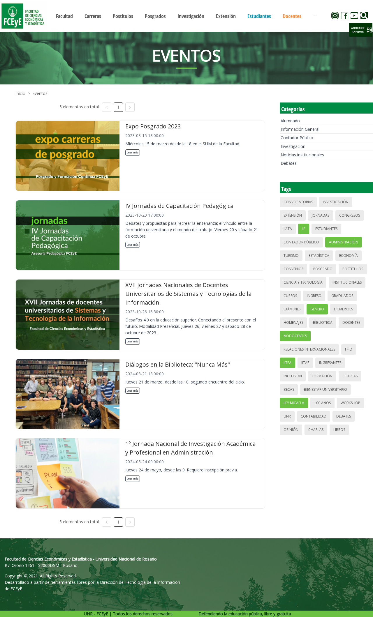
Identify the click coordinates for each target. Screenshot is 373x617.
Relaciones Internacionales (309, 349)
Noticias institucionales (302, 155)
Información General (300, 129)
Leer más (132, 152)
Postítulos (352, 268)
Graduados (342, 295)
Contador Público (297, 137)
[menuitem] (64, 16)
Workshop (350, 402)
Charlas (350, 376)
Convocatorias (298, 201)
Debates (289, 163)
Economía (348, 255)
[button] (360, 30)
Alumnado (290, 120)
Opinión (291, 429)
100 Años (322, 402)
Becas (289, 389)
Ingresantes (330, 362)
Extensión (293, 215)
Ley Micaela (294, 402)
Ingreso (314, 295)
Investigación (293, 146)
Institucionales (347, 282)
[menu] (186, 15)
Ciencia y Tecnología (303, 282)
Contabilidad (313, 416)
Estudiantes (326, 228)
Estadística (319, 255)
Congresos (349, 215)
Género (317, 309)
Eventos (39, 93)
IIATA (288, 228)
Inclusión (293, 376)
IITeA (287, 362)
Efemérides (343, 309)
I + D (348, 349)
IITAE (305, 362)
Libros (339, 429)
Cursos (290, 295)
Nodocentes (295, 335)
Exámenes (292, 309)
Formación (322, 376)
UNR (287, 416)
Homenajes (293, 322)
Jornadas (320, 215)
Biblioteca (322, 322)
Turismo (291, 255)
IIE (303, 228)
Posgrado (322, 268)
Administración (343, 242)
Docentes (351, 322)
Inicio (20, 93)
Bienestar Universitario (325, 389)
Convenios (293, 268)
